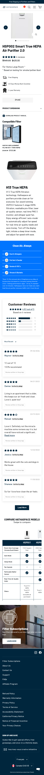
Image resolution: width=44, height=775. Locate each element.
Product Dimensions (11, 108)
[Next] (38, 28)
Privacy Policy (8, 703)
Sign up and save (10, 735)
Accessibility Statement (12, 712)
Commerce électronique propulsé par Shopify (22, 772)
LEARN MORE (11, 641)
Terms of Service (10, 707)
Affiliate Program (10, 684)
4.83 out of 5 (28, 309)
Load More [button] (22, 508)
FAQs (4, 679)
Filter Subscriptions (11, 661)
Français (20, 759)
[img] (10, 352)
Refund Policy (8, 694)
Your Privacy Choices (11, 726)
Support (6, 675)
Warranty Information (11, 698)
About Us (6, 666)
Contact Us (7, 670)
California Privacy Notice (13, 716)
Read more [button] (9, 436)
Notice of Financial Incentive (15, 721)
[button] (9, 57)
